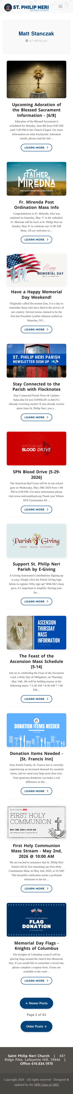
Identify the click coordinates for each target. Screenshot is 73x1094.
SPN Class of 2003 (46, 1084)
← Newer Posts (36, 1003)
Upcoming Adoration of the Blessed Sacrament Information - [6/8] (36, 110)
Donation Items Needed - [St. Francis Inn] (36, 756)
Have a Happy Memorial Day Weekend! (36, 294)
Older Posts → (36, 1026)
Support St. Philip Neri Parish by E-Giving (36, 566)
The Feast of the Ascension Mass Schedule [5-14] (36, 661)
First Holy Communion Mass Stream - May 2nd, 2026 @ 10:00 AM (36, 851)
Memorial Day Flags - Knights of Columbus (36, 945)
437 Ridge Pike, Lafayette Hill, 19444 (34, 1058)
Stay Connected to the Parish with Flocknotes (37, 386)
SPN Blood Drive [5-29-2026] (36, 474)
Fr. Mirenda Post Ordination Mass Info (36, 204)
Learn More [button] (35, 147)
